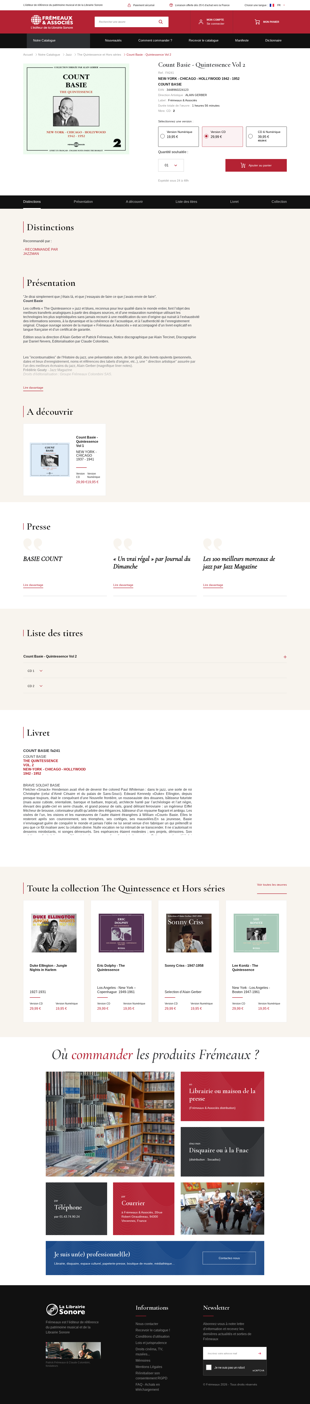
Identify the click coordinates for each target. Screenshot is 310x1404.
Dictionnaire (273, 40)
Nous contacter (147, 1324)
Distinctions (32, 201)
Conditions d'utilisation (153, 1336)
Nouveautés (113, 40)
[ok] (260, 1353)
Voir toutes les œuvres (272, 884)
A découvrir (134, 201)
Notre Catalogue (44, 40)
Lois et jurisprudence (151, 1343)
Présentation (83, 201)
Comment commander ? (155, 40)
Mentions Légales (149, 1367)
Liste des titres (186, 201)
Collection (279, 201)
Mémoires (143, 1360)
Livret (234, 201)
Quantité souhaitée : (173, 152)
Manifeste (242, 40)
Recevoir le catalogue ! (153, 1330)
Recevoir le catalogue (203, 40)
